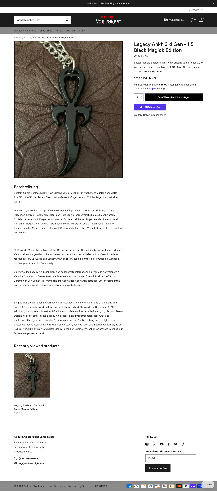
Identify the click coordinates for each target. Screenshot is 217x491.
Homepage (19, 37)
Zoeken (67, 20)
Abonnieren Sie (158, 468)
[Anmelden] (193, 20)
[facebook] (169, 444)
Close (214, 3)
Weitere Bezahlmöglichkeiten (150, 114)
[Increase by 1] (142, 94)
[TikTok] (183, 444)
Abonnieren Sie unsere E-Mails (163, 451)
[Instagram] (147, 444)
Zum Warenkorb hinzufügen (174, 97)
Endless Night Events (25, 30)
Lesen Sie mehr (153, 71)
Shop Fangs (46, 30)
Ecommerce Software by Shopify (72, 486)
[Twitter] (175, 444)
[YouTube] (162, 444)
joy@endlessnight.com (32, 463)
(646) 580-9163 (28, 458)
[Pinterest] (154, 444)
